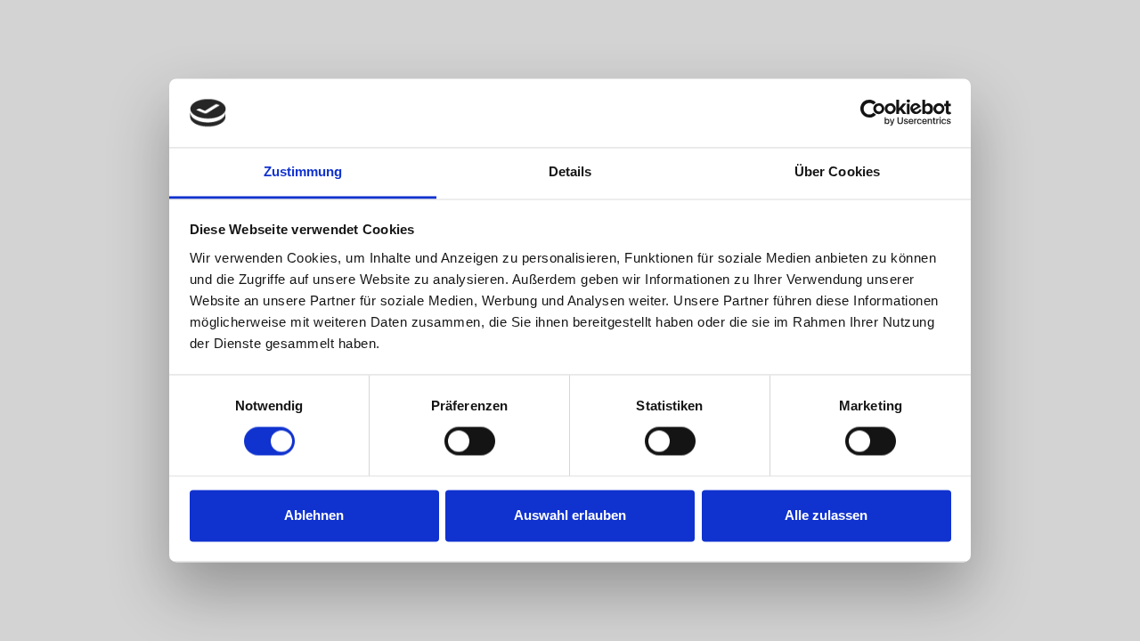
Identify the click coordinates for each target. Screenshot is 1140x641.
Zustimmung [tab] (303, 171)
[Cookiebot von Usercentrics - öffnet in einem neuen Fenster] (873, 113)
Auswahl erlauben (570, 515)
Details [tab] (570, 171)
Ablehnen (314, 515)
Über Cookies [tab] (837, 171)
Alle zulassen (826, 515)
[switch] (469, 441)
